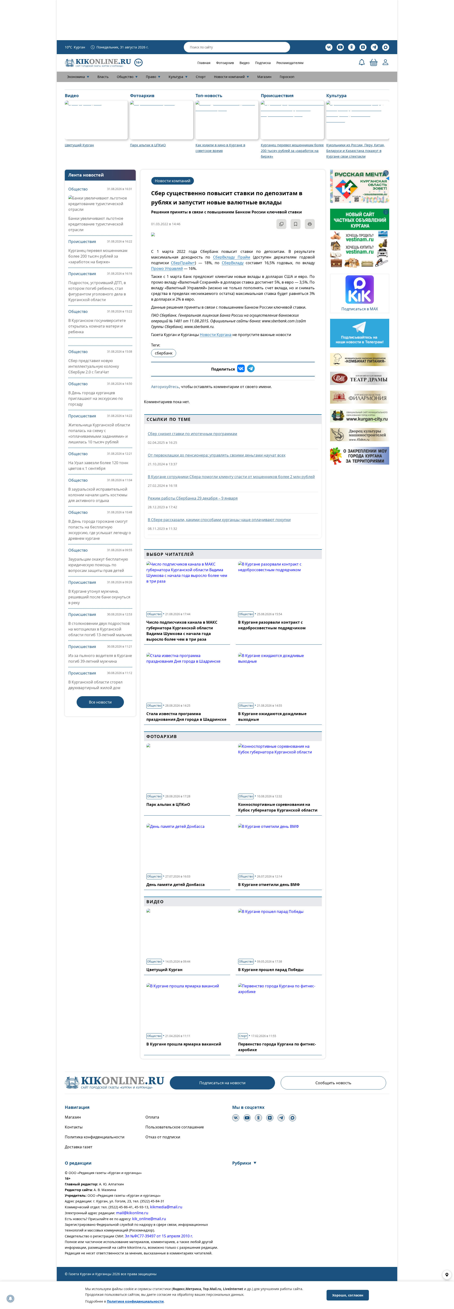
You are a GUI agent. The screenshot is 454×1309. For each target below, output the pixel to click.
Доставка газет (78, 1146)
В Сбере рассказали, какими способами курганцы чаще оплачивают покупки (219, 519)
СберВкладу (233, 262)
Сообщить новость (333, 1082)
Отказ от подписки (162, 1137)
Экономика (78, 76)
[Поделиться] (281, 224)
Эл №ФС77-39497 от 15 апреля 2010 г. (159, 1236)
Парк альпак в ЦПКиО (168, 804)
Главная (203, 62)
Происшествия (82, 241)
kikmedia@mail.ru (166, 1207)
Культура (178, 76)
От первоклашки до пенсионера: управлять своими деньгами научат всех (216, 455)
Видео (244, 62)
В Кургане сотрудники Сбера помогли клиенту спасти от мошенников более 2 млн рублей (231, 476)
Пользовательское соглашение (174, 1127)
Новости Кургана (215, 334)
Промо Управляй (167, 268)
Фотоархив (225, 62)
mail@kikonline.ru (132, 1212)
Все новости (100, 702)
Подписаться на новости (222, 1082)
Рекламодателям (289, 62)
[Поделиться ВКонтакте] (241, 369)
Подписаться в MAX (359, 308)
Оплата (152, 1117)
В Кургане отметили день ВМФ (269, 884)
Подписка (263, 62)
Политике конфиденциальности (135, 1301)
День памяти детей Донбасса (175, 884)
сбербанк (163, 353)
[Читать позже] (296, 224)
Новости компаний (231, 76)
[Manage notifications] (10, 1298)
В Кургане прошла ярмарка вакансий (183, 1044)
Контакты (74, 1127)
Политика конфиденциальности (94, 1137)
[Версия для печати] (310, 224)
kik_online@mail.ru (149, 1218)
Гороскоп (287, 76)
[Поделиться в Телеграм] (251, 369)
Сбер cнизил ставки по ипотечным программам (192, 433)
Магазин (264, 76)
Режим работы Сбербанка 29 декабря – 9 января (193, 498)
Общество (127, 76)
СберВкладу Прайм (231, 257)
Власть (103, 76)
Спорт (201, 76)
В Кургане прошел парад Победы (271, 969)
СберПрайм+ (183, 262)
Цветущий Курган (164, 969)
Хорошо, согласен (347, 1295)
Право (153, 76)
